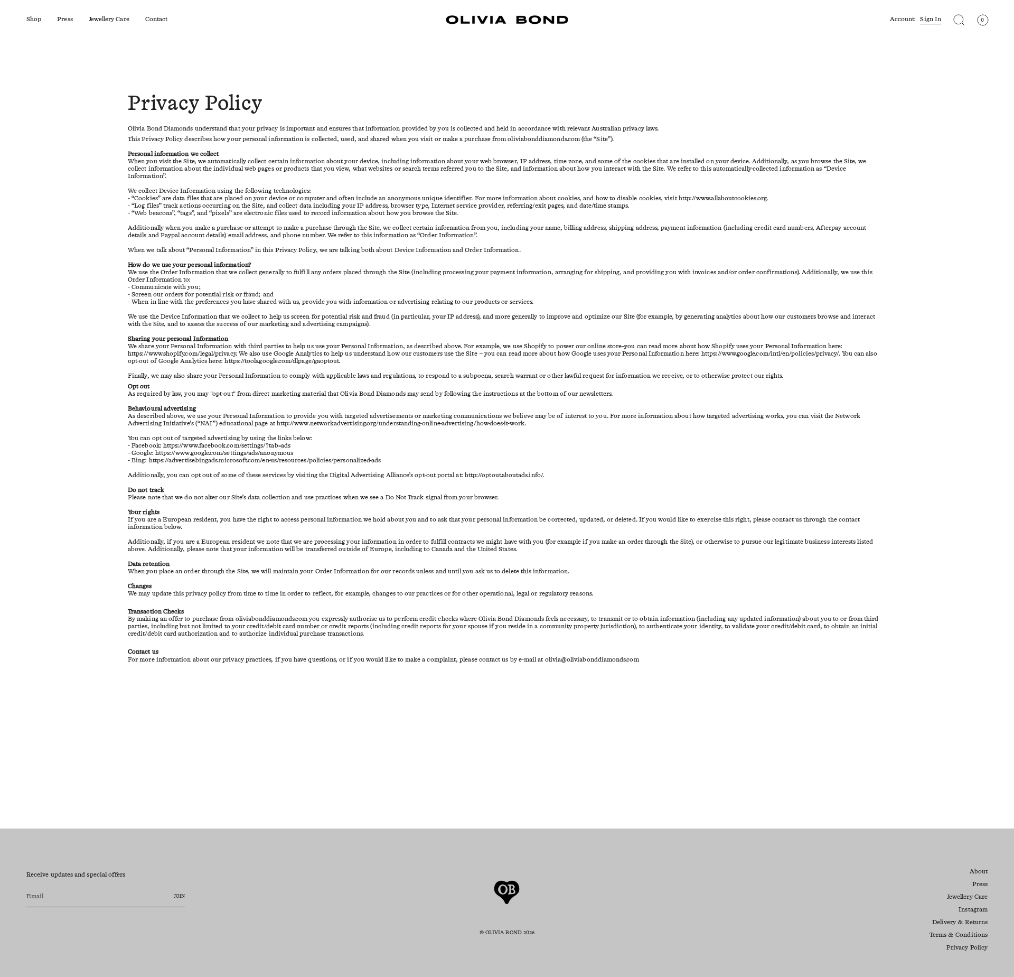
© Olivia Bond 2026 (507, 932)
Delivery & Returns (960, 922)
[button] (33, 19)
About (979, 872)
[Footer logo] (507, 892)
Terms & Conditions (958, 935)
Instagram (973, 910)
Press (980, 884)
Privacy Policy (967, 948)
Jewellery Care (967, 897)
